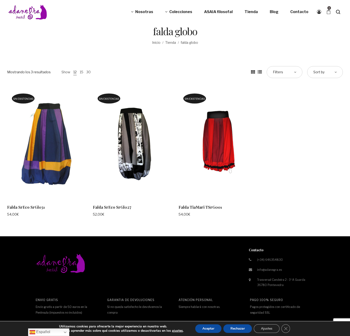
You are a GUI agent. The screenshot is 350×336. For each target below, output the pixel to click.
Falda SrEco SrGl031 (26, 207)
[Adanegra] (28, 12)
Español (42, 332)
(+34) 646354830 (270, 260)
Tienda (170, 42)
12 (75, 72)
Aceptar (208, 328)
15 (81, 72)
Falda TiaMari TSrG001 (200, 207)
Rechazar (237, 328)
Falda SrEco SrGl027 (112, 207)
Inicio (156, 42)
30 (88, 72)
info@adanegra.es (269, 270)
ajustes (177, 331)
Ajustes (266, 328)
